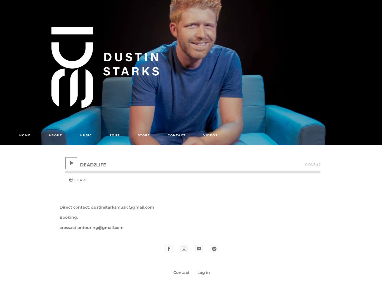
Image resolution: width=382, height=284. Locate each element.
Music (86, 135)
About (55, 135)
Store (144, 135)
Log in (203, 272)
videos (210, 135)
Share (81, 180)
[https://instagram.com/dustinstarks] (184, 248)
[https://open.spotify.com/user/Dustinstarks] (214, 248)
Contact (177, 135)
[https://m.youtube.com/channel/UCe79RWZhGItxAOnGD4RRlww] (199, 248)
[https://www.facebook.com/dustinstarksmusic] (169, 248)
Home (25, 135)
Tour (115, 135)
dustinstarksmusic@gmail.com (122, 207)
